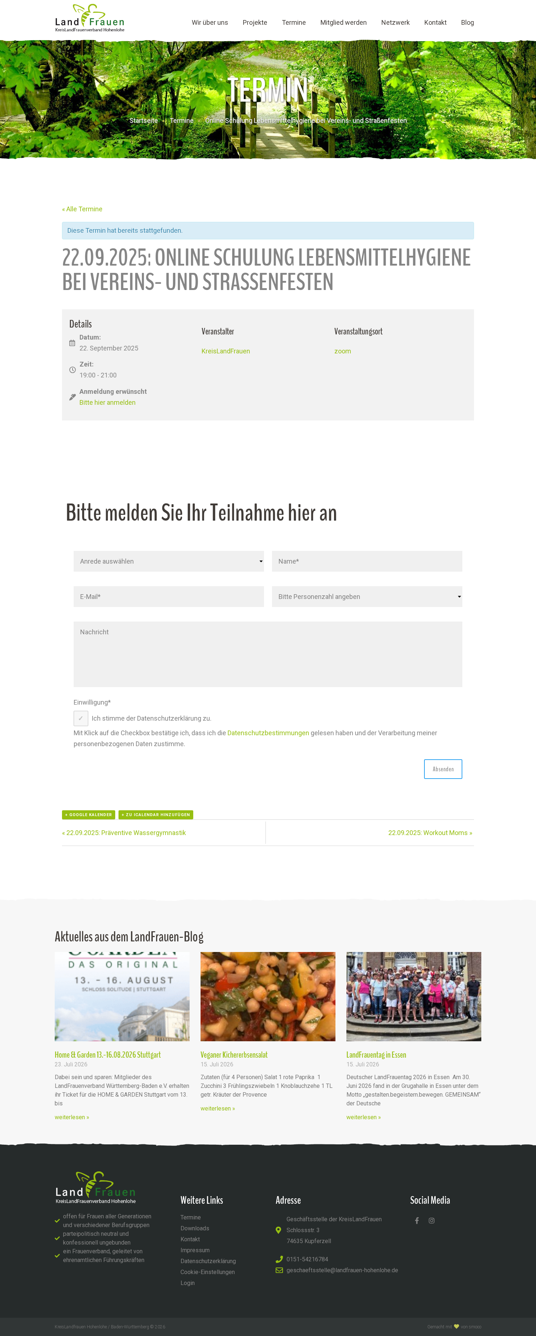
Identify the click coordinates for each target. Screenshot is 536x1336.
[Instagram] (431, 1220)
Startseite (143, 120)
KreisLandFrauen (226, 351)
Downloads (194, 1228)
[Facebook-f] (416, 1220)
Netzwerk (395, 22)
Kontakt (435, 22)
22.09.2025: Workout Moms (430, 833)
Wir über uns (210, 22)
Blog (467, 22)
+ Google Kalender (88, 814)
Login (187, 1283)
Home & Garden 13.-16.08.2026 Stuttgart (108, 1055)
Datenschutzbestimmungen (268, 733)
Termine (294, 22)
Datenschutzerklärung (208, 1261)
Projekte (255, 22)
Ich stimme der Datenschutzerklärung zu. (151, 718)
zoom (342, 351)
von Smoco (471, 1326)
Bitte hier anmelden (107, 402)
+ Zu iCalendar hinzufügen (156, 814)
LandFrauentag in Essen (376, 1055)
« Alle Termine (82, 209)
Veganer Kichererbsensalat (234, 1055)
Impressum (195, 1250)
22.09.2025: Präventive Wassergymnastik (124, 833)
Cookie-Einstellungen (207, 1272)
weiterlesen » (72, 1117)
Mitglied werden (344, 22)
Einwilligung (92, 702)
